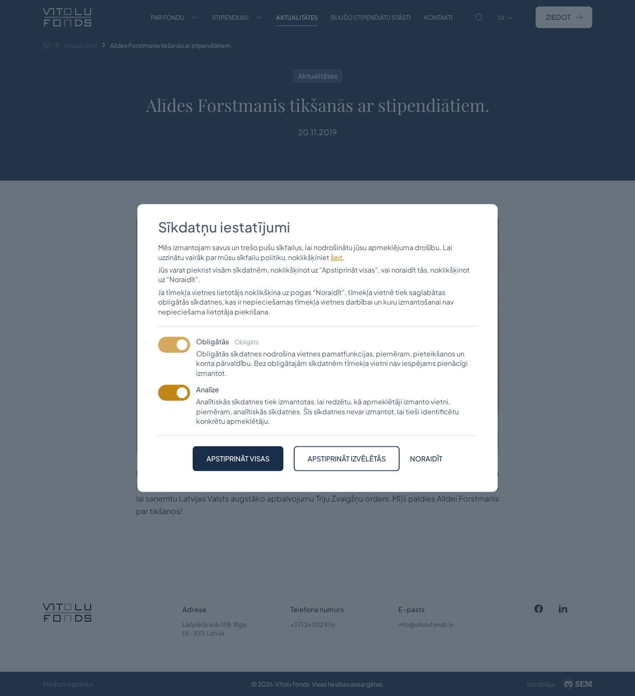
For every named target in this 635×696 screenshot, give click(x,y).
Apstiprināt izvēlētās (347, 458)
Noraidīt (426, 458)
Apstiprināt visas (238, 458)
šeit (336, 256)
